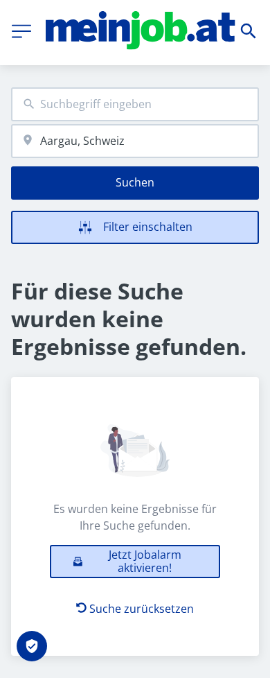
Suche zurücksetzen (141, 608)
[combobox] (135, 104)
